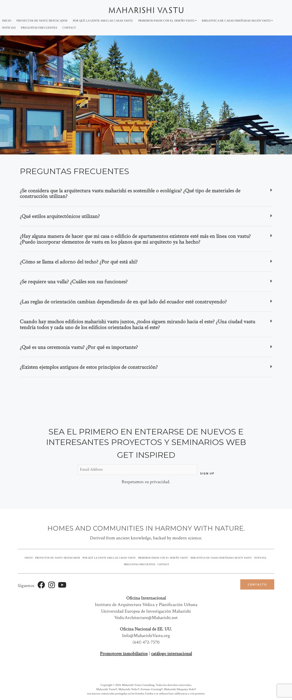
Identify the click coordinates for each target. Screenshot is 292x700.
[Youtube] (62, 584)
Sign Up (207, 473)
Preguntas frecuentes (39, 27)
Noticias (9, 27)
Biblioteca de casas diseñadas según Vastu (236, 20)
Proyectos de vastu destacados (42, 20)
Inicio (6, 20)
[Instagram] (51, 584)
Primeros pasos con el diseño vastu (166, 20)
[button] (146, 193)
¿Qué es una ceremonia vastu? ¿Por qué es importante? (79, 347)
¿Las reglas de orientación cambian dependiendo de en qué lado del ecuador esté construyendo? (123, 301)
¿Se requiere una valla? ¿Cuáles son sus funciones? (74, 281)
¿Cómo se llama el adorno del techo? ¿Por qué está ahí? (79, 261)
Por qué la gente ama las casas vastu (103, 20)
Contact (69, 27)
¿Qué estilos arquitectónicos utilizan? (60, 216)
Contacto (257, 584)
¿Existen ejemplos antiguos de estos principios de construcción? (89, 367)
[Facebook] (41, 584)
